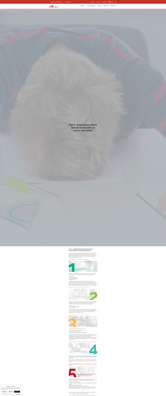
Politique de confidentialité (4, 393)
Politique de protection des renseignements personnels (8, 394)
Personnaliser (11, 391)
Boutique (98, 1)
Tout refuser (4, 391)
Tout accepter (17, 391)
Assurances (92, 1)
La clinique (82, 5)
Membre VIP (110, 1)
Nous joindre (104, 1)
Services (99, 5)
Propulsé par (18, 393)
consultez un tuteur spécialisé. (91, 285)
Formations (105, 5)
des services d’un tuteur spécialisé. (78, 312)
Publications (113, 5)
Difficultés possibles (91, 5)
